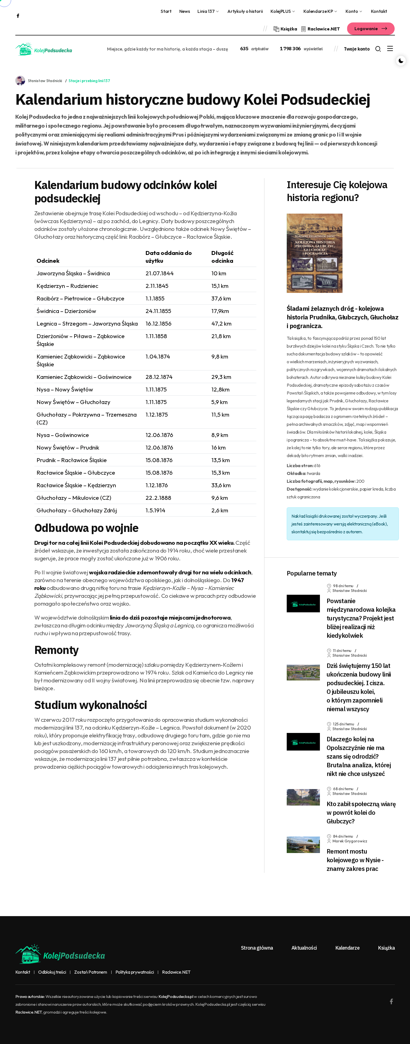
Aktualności (304, 948)
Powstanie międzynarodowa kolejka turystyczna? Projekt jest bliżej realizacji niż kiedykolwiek (361, 618)
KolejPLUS (281, 11)
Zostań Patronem (90, 972)
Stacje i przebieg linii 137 (89, 80)
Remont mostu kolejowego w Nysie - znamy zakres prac (355, 860)
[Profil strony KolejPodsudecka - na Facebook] (18, 15)
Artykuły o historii (245, 11)
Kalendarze (347, 948)
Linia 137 (205, 11)
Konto (352, 11)
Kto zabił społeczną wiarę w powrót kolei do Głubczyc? (361, 812)
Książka (386, 948)
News (184, 11)
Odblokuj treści (52, 972)
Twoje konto (357, 49)
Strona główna (257, 948)
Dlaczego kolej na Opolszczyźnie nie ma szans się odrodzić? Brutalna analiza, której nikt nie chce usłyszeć (359, 756)
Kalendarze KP (318, 11)
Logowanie (366, 28)
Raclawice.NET (176, 972)
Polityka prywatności (134, 972)
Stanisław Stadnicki (45, 80)
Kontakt (379, 11)
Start (166, 11)
